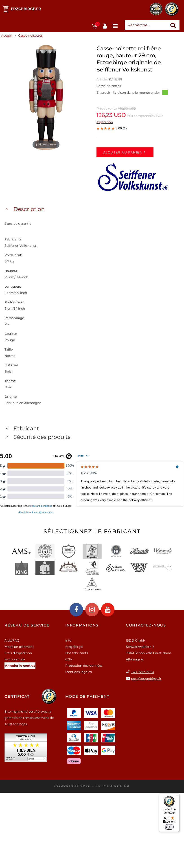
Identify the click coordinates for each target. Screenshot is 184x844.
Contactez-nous (146, 625)
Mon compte (14, 659)
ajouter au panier (122, 152)
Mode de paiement (19, 647)
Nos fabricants (76, 653)
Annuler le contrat (20, 666)
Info (68, 640)
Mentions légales (78, 672)
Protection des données (84, 666)
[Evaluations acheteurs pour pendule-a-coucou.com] (25, 749)
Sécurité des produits (41, 437)
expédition (104, 122)
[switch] (169, 827)
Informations (82, 625)
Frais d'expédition (18, 653)
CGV (68, 659)
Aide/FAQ (12, 640)
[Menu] (177, 796)
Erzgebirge (74, 647)
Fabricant (26, 428)
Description (29, 209)
